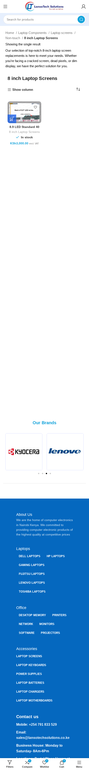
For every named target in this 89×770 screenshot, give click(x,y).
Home (10, 33)
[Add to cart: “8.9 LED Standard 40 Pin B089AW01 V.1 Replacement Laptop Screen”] (12, 119)
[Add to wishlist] (35, 107)
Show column (22, 90)
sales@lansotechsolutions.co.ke (43, 738)
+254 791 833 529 (43, 724)
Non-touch (13, 38)
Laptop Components (33, 33)
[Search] (81, 19)
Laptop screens (62, 33)
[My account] (83, 6)
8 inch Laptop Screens (24, 132)
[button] (10, 451)
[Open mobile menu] (5, 6)
